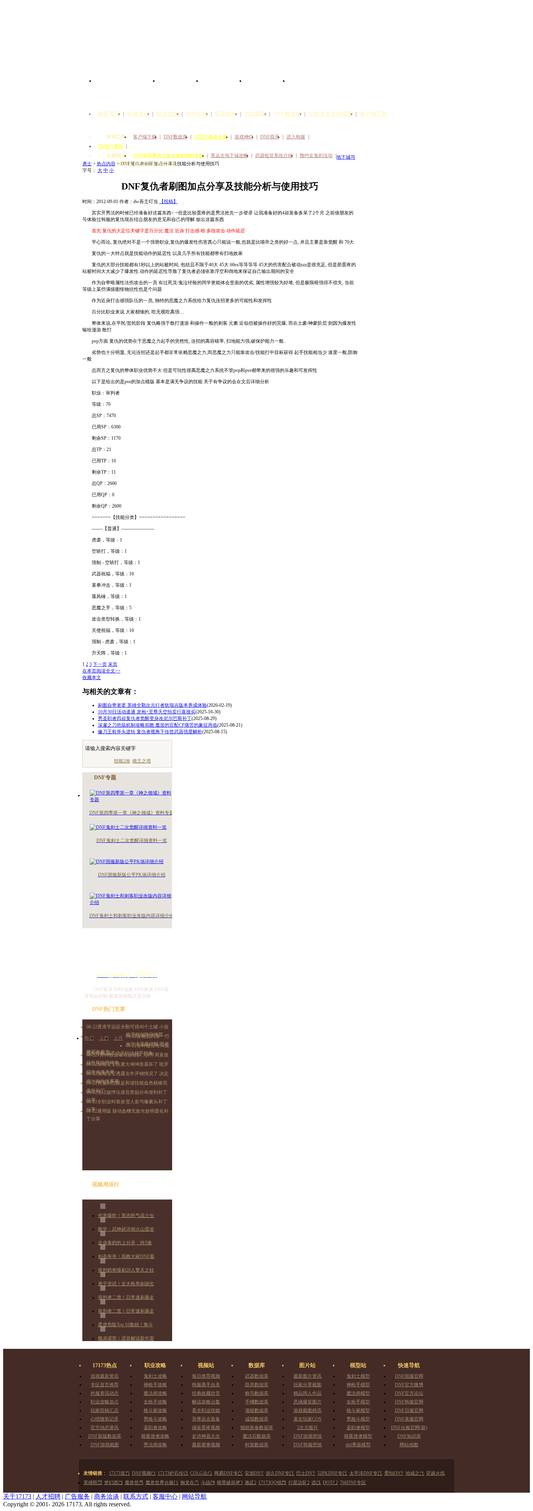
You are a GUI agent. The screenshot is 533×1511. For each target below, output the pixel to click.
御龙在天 (189, 1482)
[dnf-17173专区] (266, 38)
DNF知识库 (409, 1436)
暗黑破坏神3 (230, 1482)
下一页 (100, 664)
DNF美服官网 (409, 1419)
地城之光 (414, 1473)
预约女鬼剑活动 (316, 155)
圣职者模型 (358, 1427)
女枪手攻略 (155, 1402)
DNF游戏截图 (105, 1444)
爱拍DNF (393, 1473)
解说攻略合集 (206, 1402)
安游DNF (254, 1473)
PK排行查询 (110, 146)
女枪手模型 (358, 1402)
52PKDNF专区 (332, 1473)
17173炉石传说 (173, 1473)
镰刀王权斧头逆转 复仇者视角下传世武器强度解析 (150, 731)
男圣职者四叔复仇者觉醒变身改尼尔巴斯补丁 (145, 718)
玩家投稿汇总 (105, 1410)
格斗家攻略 (155, 1410)
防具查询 (145, 163)
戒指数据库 (256, 1419)
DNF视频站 (144, 1473)
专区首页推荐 (105, 1384)
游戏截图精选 (307, 1410)
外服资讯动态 (105, 1393)
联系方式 (135, 1496)
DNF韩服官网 (409, 1402)
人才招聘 (48, 1496)
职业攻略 (167, 114)
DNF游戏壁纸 (307, 1436)
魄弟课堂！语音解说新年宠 (126, 1338)
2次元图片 (307, 1427)
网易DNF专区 (228, 1473)
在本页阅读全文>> (101, 671)
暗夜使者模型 (358, 1436)
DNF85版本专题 (210, 137)
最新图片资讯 (307, 1376)
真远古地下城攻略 (229, 155)
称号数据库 (256, 1393)
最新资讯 (109, 114)
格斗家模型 (358, 1410)
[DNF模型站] (266, 89)
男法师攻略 (155, 1444)
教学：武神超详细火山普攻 (126, 1229)
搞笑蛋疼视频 (206, 1427)
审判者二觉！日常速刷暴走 (126, 1297)
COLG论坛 (201, 1473)
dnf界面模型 (358, 1444)
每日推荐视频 (206, 1376)
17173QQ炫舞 (272, 1482)
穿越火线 (435, 1473)
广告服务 (77, 1496)
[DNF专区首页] (126, 89)
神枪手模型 (358, 1384)
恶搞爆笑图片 (307, 1402)
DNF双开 (269, 137)
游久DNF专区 (280, 1473)
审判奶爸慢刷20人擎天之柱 (126, 1270)
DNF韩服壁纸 (307, 1444)
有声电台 (197, 114)
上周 (103, 1038)
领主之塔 (141, 761)
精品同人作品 (307, 1393)
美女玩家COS (307, 1419)
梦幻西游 (113, 1482)
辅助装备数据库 (256, 1427)
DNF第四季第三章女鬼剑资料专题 (168, 155)
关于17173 (17, 1496)
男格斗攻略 (155, 1419)
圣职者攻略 (155, 1427)
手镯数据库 (256, 1402)
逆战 (316, 1482)
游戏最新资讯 (105, 1376)
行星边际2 (298, 1482)
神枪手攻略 (155, 1384)
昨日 (89, 1038)
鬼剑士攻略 (155, 1376)
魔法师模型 (358, 1393)
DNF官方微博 (409, 1384)
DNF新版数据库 (104, 1436)
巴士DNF (305, 1473)
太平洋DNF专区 (365, 1473)
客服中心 (165, 1496)
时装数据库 (256, 1444)
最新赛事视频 (206, 1444)
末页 (112, 664)
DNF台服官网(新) (409, 1427)
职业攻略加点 (105, 1402)
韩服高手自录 (206, 1384)
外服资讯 (138, 114)
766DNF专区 (353, 1482)
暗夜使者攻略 (155, 1436)
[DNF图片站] (223, 89)
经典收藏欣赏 (206, 1393)
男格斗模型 (358, 1419)
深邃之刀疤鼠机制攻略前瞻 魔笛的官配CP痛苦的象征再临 (157, 725)
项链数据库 (256, 1410)
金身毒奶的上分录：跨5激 (125, 1243)
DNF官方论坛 (409, 1393)
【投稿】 (168, 201)
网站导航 (194, 1496)
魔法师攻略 (155, 1393)
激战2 (250, 1482)
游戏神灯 (244, 137)
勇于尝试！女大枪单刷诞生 (126, 1283)
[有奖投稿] (429, 104)
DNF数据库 (287, 114)
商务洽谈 (106, 1496)
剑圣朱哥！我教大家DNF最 (126, 1256)
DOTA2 (330, 1482)
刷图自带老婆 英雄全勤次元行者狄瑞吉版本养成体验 (152, 705)
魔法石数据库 (257, 1436)
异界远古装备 (206, 1419)
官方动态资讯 (105, 1427)
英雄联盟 (93, 1482)
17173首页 (119, 1473)
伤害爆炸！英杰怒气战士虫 (126, 1215)
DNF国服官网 (409, 1376)
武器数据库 (256, 1376)
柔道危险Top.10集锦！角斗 (125, 1324)
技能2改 (122, 761)
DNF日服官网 (409, 1410)
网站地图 (409, 1444)
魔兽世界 (134, 1482)
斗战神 (208, 1482)
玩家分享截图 (307, 1384)
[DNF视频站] (180, 89)
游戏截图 (255, 114)
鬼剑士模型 (358, 1376)
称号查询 (166, 163)
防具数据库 (256, 1384)
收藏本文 (91, 677)
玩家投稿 (226, 114)
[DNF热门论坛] (310, 89)
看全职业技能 (206, 1410)
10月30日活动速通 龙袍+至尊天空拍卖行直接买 (146, 712)
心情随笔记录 (105, 1419)
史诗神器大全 (206, 1436)
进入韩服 (295, 137)
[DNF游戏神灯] (127, 953)
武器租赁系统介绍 (274, 155)
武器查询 (123, 163)
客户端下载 (373, 114)
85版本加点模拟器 (330, 114)
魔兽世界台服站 (162, 1482)
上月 (118, 1038)
